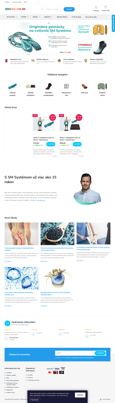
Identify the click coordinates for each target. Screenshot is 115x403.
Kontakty (7, 2)
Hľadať (69, 9)
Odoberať (100, 353)
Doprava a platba (16, 2)
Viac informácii (40, 200)
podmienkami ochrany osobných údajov (83, 357)
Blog (25, 2)
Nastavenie (35, 400)
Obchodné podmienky (12, 380)
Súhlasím (80, 395)
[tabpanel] (44, 135)
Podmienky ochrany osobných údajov (11, 384)
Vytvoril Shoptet (106, 399)
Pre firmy (30, 377)
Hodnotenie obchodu (33, 380)
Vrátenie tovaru (10, 392)
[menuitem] (12, 17)
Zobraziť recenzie (24, 325)
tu (67, 396)
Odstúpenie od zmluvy (12, 387)
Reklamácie (9, 390)
